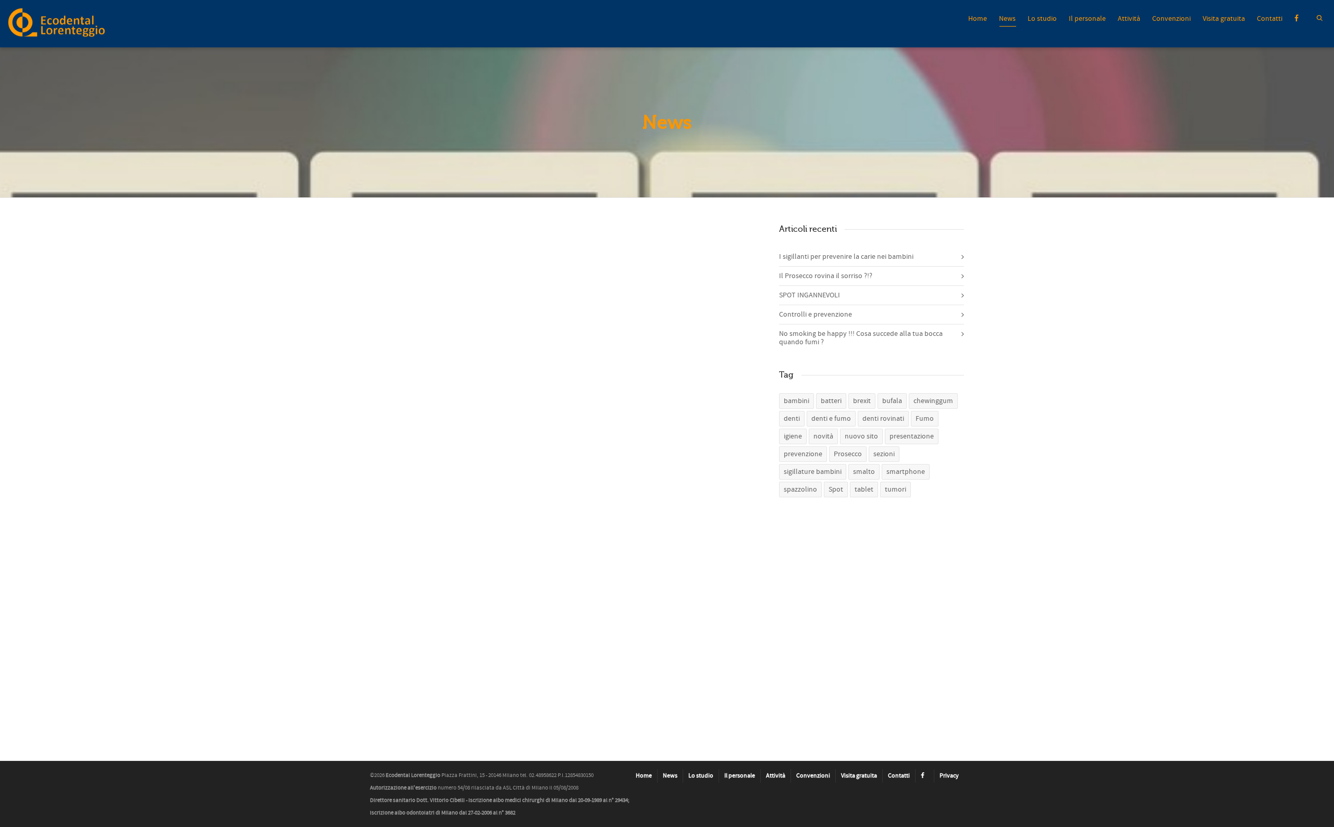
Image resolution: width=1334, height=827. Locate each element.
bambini (796, 401)
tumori (895, 489)
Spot (836, 489)
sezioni (884, 454)
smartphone (905, 472)
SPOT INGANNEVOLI (697, 243)
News (1007, 18)
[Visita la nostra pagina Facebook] (925, 776)
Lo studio (1042, 18)
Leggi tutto (418, 354)
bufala (892, 401)
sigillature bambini (813, 472)
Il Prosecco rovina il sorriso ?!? (825, 276)
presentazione (912, 436)
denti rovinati (883, 418)
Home (977, 18)
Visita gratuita (1224, 18)
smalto (864, 472)
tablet (864, 489)
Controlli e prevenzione (815, 314)
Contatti (1269, 18)
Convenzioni (1171, 18)
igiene (793, 436)
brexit (862, 401)
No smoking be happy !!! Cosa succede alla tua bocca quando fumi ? (861, 338)
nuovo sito (861, 436)
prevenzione (803, 454)
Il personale (1087, 18)
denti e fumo (831, 418)
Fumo (925, 418)
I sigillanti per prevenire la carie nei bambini (426, 254)
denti (792, 418)
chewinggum (933, 401)
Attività (1129, 18)
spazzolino (800, 489)
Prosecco (848, 454)
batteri (831, 401)
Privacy (949, 776)
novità (823, 436)
